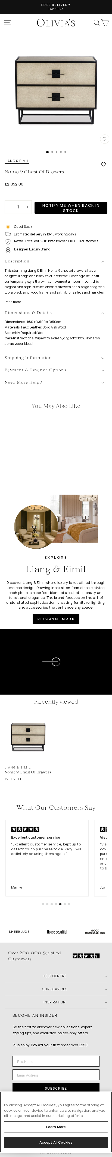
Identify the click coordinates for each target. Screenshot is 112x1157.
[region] (56, 1122)
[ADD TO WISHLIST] (103, 164)
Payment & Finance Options (35, 370)
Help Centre (55, 976)
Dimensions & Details (28, 313)
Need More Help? (23, 383)
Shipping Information (28, 358)
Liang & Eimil (17, 161)
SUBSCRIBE (56, 1088)
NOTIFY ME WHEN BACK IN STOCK (71, 208)
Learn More (56, 1126)
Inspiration (54, 1002)
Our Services (54, 989)
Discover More (56, 619)
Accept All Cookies (56, 1142)
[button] (43, 904)
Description (17, 261)
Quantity (14, 195)
